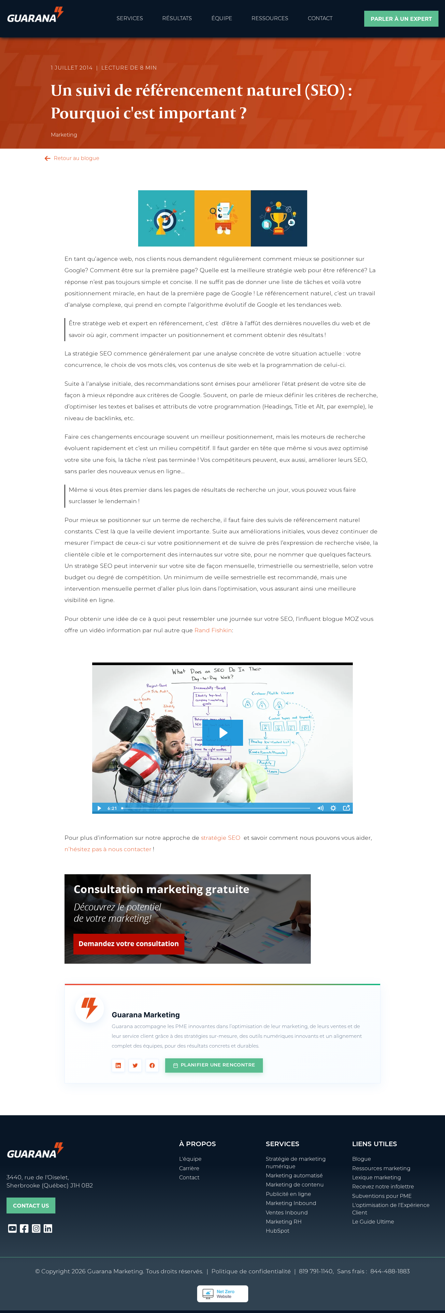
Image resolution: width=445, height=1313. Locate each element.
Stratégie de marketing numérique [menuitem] (296, 1163)
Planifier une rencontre (218, 1065)
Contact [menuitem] (320, 18)
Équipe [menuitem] (221, 18)
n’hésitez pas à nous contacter (108, 849)
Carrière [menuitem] (189, 1169)
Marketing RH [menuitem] (284, 1222)
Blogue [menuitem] (361, 1159)
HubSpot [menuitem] (277, 1231)
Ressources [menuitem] (269, 18)
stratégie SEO (220, 838)
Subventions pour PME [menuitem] (382, 1196)
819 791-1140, (316, 1272)
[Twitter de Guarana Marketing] (135, 1065)
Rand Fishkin (213, 631)
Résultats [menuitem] (177, 18)
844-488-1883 (390, 1272)
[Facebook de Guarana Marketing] (152, 1065)
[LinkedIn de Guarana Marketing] (118, 1065)
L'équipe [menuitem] (190, 1159)
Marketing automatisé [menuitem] (294, 1176)
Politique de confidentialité (251, 1272)
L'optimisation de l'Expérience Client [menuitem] (391, 1209)
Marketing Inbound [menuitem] (291, 1203)
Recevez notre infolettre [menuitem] (383, 1187)
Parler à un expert (401, 19)
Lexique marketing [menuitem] (376, 1178)
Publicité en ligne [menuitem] (288, 1194)
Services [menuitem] (130, 18)
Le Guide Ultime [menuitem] (373, 1222)
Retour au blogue (75, 158)
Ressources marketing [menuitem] (381, 1169)
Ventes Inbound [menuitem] (287, 1213)
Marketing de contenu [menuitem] (295, 1185)
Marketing (64, 135)
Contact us (31, 1206)
